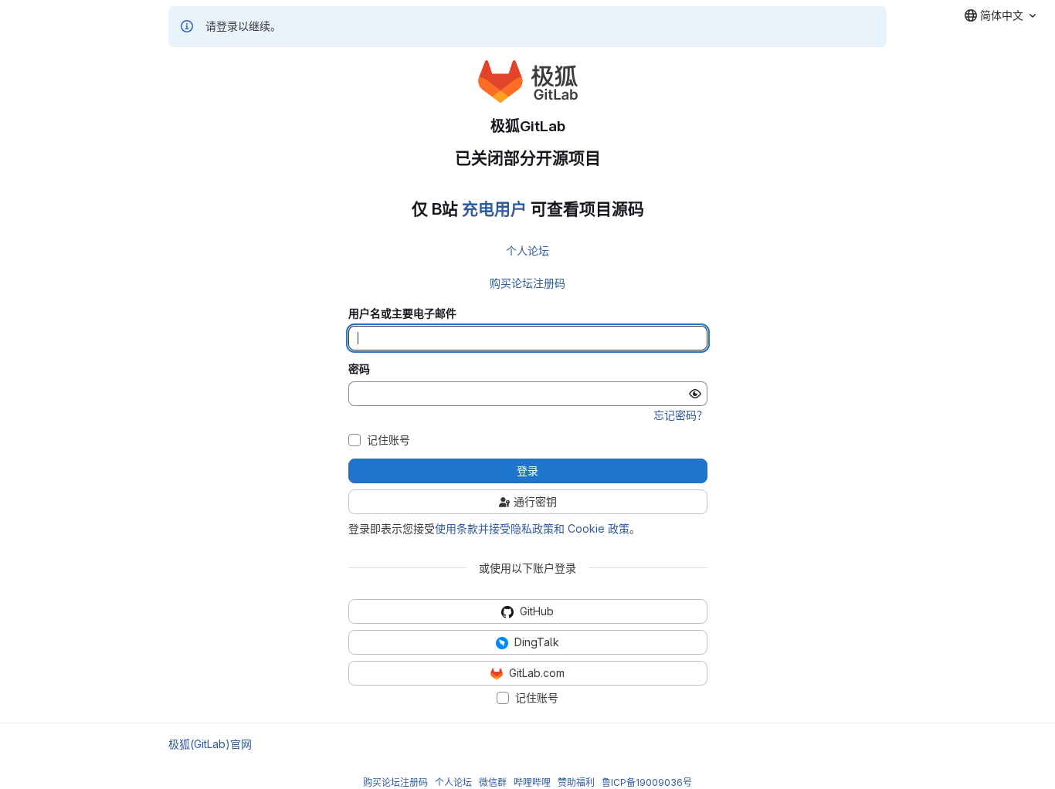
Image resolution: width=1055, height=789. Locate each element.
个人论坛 (527, 250)
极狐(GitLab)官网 (210, 743)
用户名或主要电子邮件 (402, 313)
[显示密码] (695, 393)
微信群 (493, 782)
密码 (359, 369)
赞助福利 (576, 782)
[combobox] (1000, 15)
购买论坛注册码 (527, 283)
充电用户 (494, 208)
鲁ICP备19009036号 (647, 782)
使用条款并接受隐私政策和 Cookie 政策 (532, 528)
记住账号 (388, 440)
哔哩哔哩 (532, 782)
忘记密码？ (680, 415)
